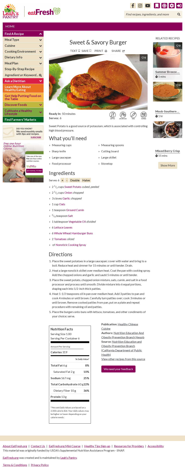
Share (116, 50)
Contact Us (38, 446)
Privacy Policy (40, 465)
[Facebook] (133, 5)
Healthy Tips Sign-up (97, 446)
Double (74, 180)
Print (98, 50)
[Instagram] (140, 5)
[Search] (178, 14)
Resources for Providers (129, 446)
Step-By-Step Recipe (20, 69)
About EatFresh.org (15, 446)
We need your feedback (118, 369)
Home (10, 26)
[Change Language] (164, 5)
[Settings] (172, 5)
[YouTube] (148, 5)
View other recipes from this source (123, 359)
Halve (86, 180)
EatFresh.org (11, 457)
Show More (168, 165)
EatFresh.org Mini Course (64, 446)
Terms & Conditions (15, 465)
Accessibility (156, 446)
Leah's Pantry (68, 457)
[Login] (179, 5)
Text (74, 50)
